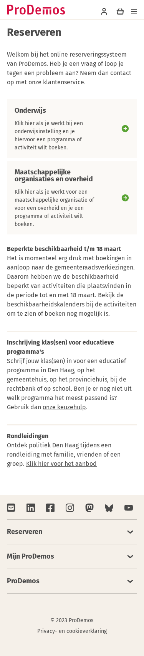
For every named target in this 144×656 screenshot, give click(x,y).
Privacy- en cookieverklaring (72, 631)
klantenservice (63, 82)
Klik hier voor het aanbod (61, 463)
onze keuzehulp (64, 407)
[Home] (36, 9)
